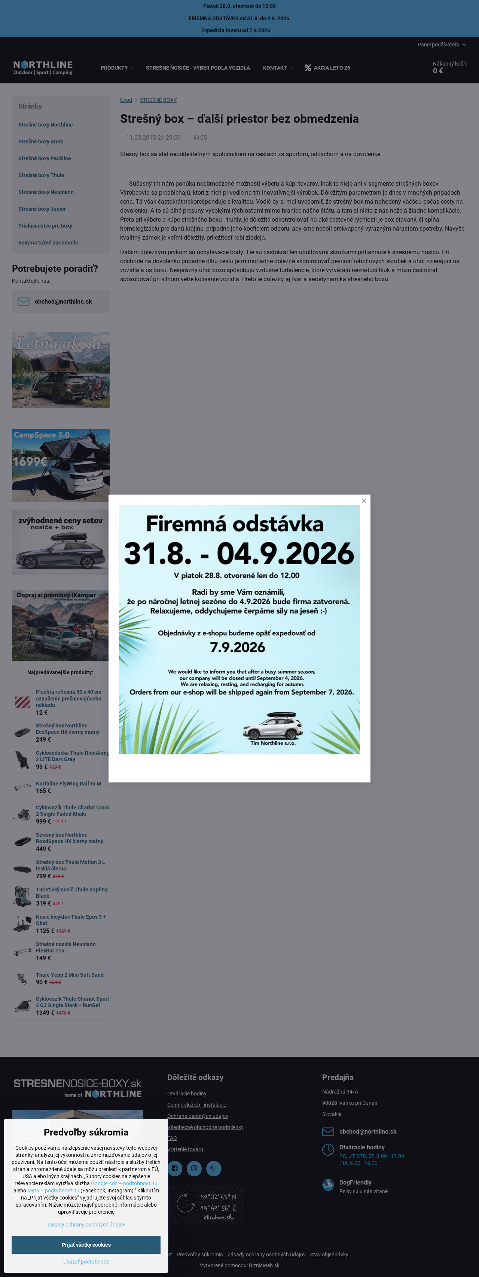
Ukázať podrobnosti (86, 1262)
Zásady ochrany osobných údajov (86, 1225)
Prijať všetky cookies (86, 1245)
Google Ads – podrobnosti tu (124, 1183)
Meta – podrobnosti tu (53, 1191)
